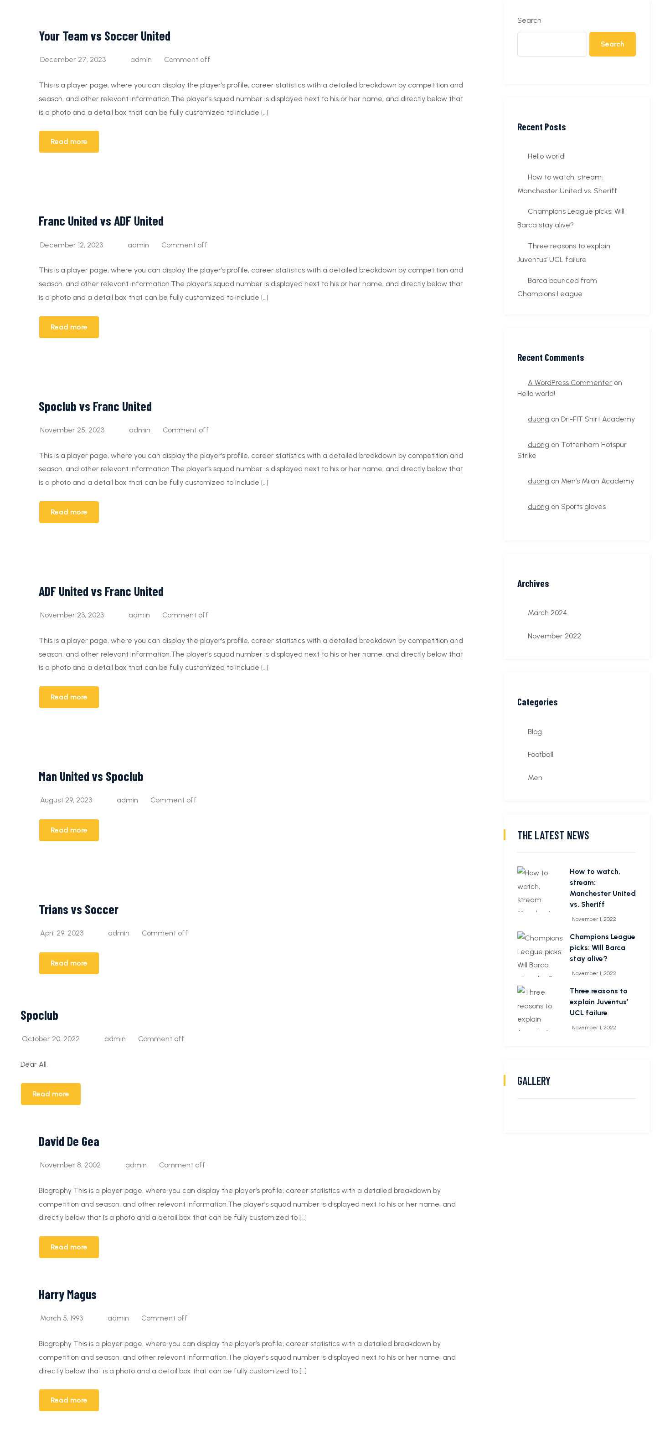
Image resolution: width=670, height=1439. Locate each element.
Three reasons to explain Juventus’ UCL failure (599, 1002)
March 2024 (547, 612)
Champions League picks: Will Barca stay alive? (602, 947)
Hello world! (547, 156)
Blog (535, 731)
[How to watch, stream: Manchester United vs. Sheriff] (540, 889)
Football (540, 754)
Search (529, 20)
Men (535, 777)
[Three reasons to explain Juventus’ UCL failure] (540, 1008)
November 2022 (554, 636)
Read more (69, 141)
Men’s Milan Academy (597, 481)
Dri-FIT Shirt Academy (598, 419)
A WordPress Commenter (570, 382)
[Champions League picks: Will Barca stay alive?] (540, 954)
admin (141, 59)
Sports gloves (583, 506)
